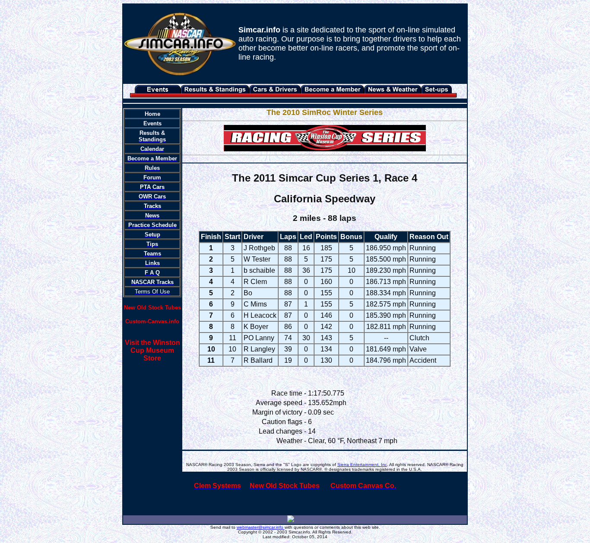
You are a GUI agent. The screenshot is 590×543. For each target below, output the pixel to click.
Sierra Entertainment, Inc (362, 464)
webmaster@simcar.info (261, 527)
